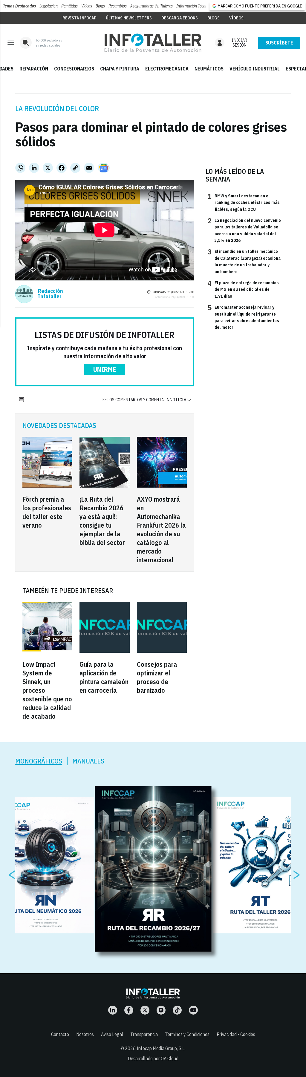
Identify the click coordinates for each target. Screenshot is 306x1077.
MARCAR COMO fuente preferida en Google (260, 6)
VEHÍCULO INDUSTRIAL (255, 69)
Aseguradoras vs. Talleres (151, 6)
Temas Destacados (19, 6)
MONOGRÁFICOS (38, 761)
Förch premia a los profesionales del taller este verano (46, 512)
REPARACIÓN (33, 69)
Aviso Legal (112, 1034)
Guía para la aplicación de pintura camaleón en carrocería (103, 677)
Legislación (48, 6)
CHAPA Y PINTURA (119, 69)
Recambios (117, 6)
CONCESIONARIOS (74, 69)
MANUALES (88, 761)
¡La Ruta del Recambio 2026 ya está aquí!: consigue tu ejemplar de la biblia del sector (102, 521)
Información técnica (193, 6)
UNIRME (104, 369)
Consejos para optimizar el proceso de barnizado (157, 677)
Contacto (60, 1034)
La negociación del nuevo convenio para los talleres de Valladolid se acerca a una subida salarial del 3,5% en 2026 (244, 230)
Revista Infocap (79, 18)
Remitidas (69, 6)
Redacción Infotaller (50, 293)
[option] (153, 869)
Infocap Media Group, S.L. (161, 1048)
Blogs (100, 6)
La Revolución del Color (57, 108)
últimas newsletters (129, 18)
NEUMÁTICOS (209, 69)
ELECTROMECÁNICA (167, 69)
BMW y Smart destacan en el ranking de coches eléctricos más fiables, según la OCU (244, 202)
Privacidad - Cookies (236, 1034)
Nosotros (85, 1034)
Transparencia (144, 1034)
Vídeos (86, 6)
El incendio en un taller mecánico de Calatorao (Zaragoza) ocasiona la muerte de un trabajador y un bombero (244, 261)
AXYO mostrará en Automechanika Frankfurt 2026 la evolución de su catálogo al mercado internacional (161, 529)
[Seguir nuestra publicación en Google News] (104, 168)
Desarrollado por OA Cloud (153, 1058)
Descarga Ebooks (179, 18)
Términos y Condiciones (187, 1034)
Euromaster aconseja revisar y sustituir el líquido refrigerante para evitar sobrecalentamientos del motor (243, 317)
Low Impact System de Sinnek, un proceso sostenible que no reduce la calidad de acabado (47, 690)
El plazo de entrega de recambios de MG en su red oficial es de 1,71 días (243, 289)
